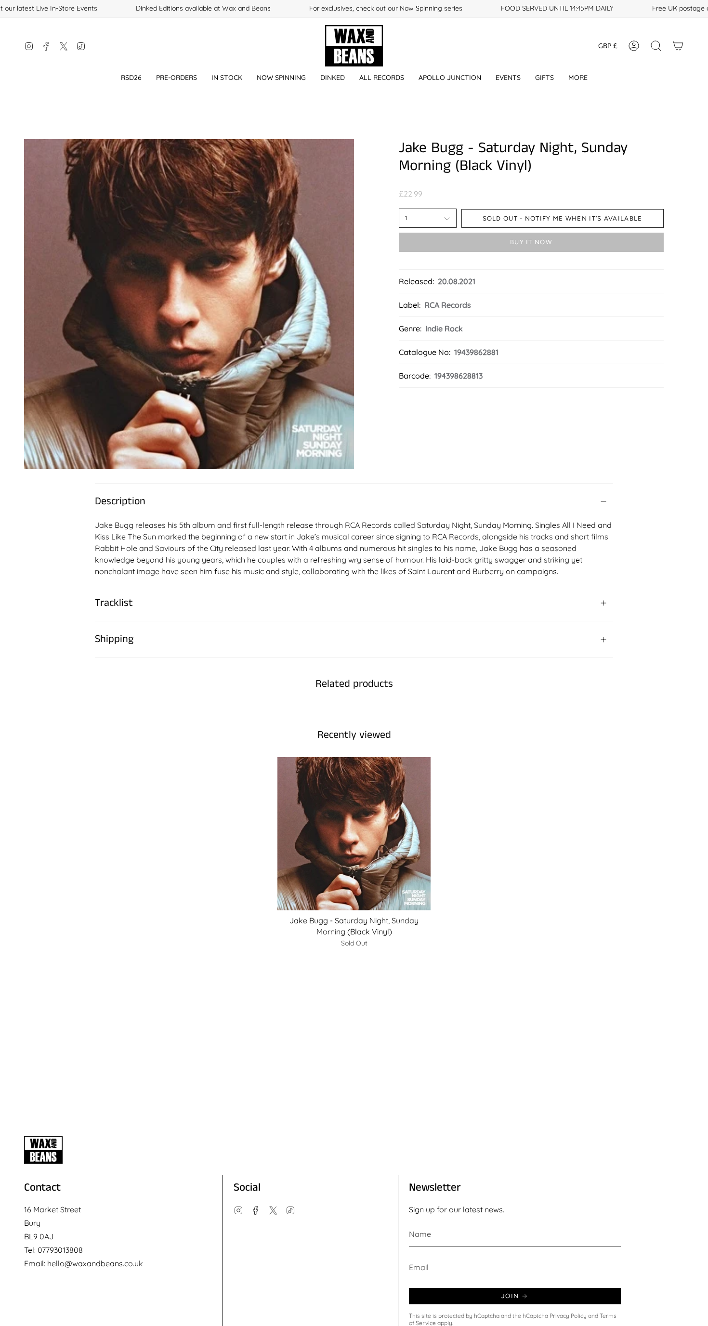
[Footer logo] (43, 1150)
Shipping (114, 639)
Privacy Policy (568, 1315)
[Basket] (678, 46)
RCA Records (447, 305)
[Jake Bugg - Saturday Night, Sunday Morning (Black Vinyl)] (354, 834)
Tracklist (114, 603)
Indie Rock (444, 328)
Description (120, 501)
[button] (131, 77)
